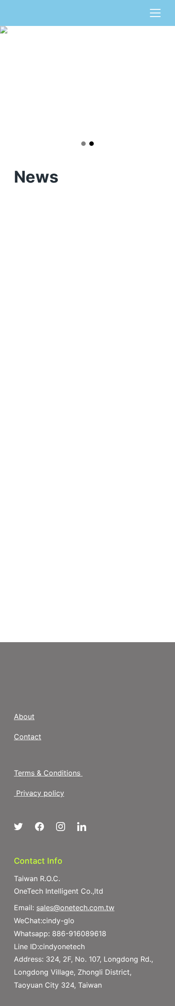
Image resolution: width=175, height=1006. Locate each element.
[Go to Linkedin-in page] (81, 826)
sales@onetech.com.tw (75, 907)
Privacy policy (40, 793)
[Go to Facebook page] (44, 826)
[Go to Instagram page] (65, 826)
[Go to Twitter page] (23, 826)
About (24, 716)
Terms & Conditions (47, 772)
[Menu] (155, 13)
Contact (27, 736)
